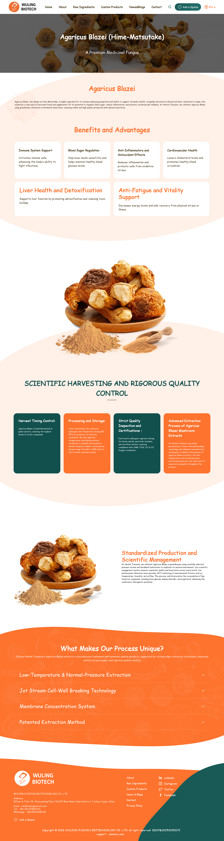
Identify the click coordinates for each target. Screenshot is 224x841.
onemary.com (116, 834)
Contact (131, 800)
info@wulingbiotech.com (34, 806)
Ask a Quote (190, 7)
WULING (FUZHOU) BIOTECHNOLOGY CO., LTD (96, 830)
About (130, 778)
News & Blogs (135, 794)
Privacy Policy (135, 805)
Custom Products (137, 789)
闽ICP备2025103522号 (166, 830)
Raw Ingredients (137, 783)
